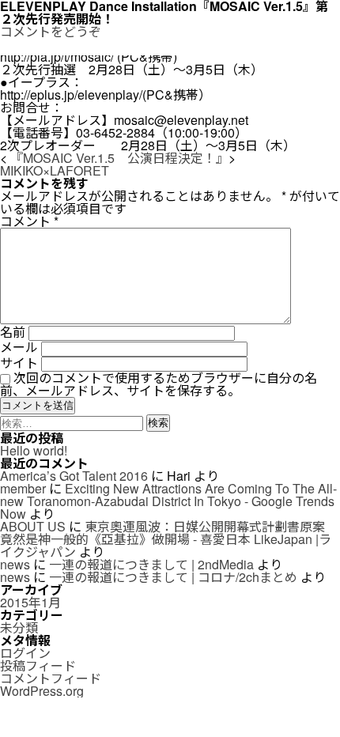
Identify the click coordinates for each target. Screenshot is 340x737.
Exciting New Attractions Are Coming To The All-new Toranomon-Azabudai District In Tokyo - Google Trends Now (168, 501)
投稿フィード (38, 665)
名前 (12, 332)
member (23, 488)
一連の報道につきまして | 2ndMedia (151, 564)
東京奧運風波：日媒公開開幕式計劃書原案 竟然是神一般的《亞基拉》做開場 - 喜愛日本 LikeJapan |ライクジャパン (165, 539)
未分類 (19, 627)
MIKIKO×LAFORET (54, 170)
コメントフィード (50, 678)
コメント (29, 221)
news (15, 564)
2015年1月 (30, 602)
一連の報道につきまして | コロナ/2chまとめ (173, 577)
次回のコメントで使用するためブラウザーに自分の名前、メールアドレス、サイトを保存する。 (158, 383)
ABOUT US (33, 526)
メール (19, 347)
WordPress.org (42, 691)
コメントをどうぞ (50, 31)
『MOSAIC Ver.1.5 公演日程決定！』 (119, 158)
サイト (19, 362)
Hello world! (33, 450)
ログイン (25, 653)
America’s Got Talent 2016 (74, 476)
